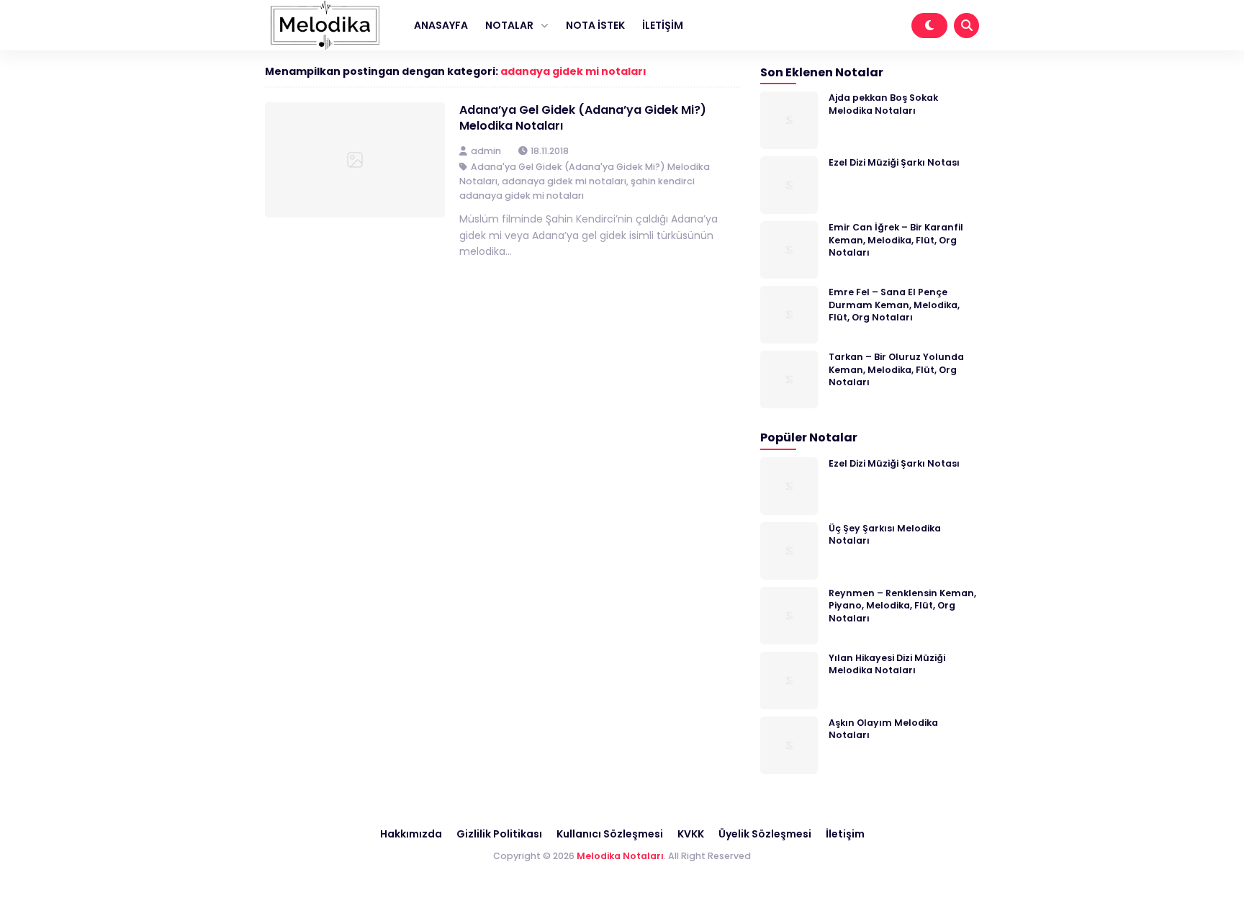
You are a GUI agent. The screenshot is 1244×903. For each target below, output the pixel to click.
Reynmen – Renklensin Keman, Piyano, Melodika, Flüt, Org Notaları (902, 605)
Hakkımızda (411, 834)
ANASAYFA (441, 25)
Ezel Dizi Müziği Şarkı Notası (894, 162)
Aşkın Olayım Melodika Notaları (883, 728)
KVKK (690, 834)
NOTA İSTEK (595, 25)
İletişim (845, 834)
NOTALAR (509, 25)
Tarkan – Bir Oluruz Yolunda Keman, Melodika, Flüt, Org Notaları (896, 369)
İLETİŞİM (662, 25)
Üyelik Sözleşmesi (764, 834)
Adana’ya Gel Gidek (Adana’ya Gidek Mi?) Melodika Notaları (582, 118)
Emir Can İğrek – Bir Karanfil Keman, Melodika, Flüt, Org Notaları (896, 240)
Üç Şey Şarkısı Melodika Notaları (885, 534)
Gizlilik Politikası (499, 834)
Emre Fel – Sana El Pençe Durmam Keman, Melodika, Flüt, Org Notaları (894, 304)
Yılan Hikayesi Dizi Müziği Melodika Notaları (887, 664)
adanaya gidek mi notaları (573, 71)
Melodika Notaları (620, 856)
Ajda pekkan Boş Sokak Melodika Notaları (883, 103)
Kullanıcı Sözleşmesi (609, 834)
